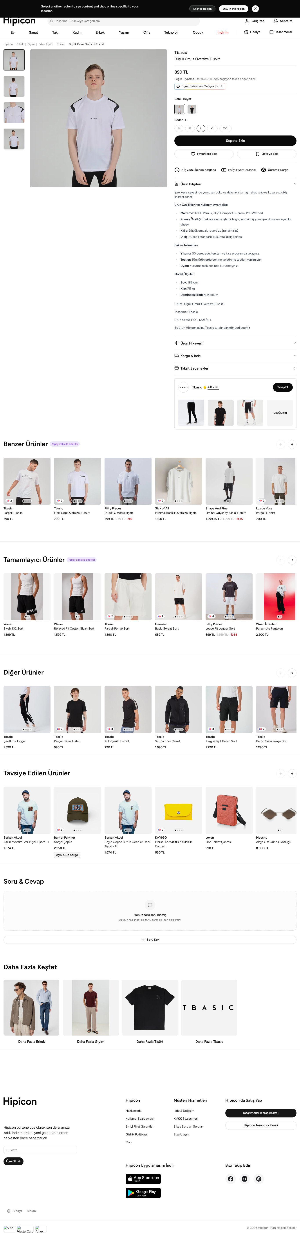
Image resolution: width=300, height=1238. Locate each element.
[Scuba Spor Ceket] (178, 709)
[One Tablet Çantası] (229, 810)
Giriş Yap (258, 21)
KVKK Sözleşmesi (186, 1119)
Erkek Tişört (46, 44)
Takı (55, 32)
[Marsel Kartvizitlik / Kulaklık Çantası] (178, 810)
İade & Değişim (184, 1111)
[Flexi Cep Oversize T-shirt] (77, 481)
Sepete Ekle (235, 141)
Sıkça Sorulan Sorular (188, 1126)
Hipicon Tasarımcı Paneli (261, 1125)
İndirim (223, 32)
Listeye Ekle (270, 154)
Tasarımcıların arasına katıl (261, 1113)
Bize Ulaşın (181, 1134)
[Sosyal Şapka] (77, 810)
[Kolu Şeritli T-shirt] (128, 709)
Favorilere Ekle (207, 154)
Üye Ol (11, 1161)
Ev (13, 32)
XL (212, 128)
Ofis (146, 32)
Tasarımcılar (283, 32)
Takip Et (282, 387)
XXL (225, 128)
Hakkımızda (133, 1111)
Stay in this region (234, 8)
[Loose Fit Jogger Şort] (229, 596)
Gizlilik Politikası (136, 1134)
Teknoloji (171, 32)
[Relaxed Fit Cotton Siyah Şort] (77, 596)
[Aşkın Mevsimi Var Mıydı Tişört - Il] (27, 810)
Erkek (100, 32)
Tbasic (61, 44)
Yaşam (124, 32)
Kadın (77, 32)
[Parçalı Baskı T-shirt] (77, 709)
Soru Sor (153, 940)
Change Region (202, 8)
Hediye (255, 32)
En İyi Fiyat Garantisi (139, 1126)
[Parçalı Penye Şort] (128, 596)
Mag (129, 1142)
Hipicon (8, 44)
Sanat (33, 32)
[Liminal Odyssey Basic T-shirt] (229, 481)
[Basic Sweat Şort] (178, 596)
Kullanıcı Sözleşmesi (140, 1119)
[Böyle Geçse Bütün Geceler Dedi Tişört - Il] (128, 810)
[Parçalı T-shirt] (27, 481)
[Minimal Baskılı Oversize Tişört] (178, 481)
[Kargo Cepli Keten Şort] (229, 709)
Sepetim (286, 21)
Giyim (31, 44)
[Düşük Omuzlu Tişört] (128, 481)
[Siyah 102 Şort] (27, 596)
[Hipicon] (19, 21)
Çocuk (198, 32)
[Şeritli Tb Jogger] (27, 709)
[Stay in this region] (255, 8)
